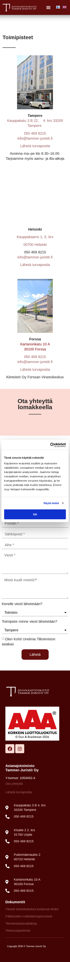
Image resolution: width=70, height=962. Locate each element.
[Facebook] (9, 748)
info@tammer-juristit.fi (35, 138)
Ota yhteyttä (14, 784)
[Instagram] (19, 748)
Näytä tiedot (51, 503)
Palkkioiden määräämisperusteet (28, 916)
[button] (48, 7)
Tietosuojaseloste (17, 930)
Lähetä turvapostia (35, 146)
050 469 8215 (35, 133)
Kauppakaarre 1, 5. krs (35, 237)
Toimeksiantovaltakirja (21, 923)
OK (35, 514)
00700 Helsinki (35, 245)
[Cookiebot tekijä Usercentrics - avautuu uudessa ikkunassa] (50, 445)
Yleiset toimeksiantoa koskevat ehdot (32, 909)
